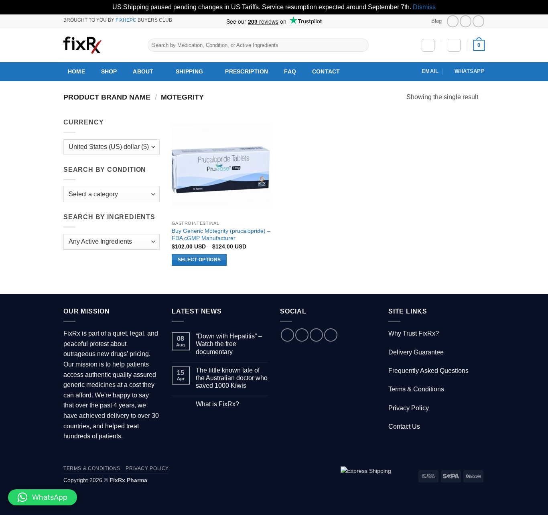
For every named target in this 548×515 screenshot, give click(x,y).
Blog (436, 21)
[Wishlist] (428, 45)
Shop (109, 71)
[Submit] (360, 45)
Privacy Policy (408, 408)
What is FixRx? (217, 404)
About (143, 71)
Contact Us (404, 426)
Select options (199, 259)
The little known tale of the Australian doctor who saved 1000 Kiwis (232, 378)
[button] (454, 45)
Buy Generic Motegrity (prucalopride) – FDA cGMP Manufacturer (221, 235)
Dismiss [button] (424, 7)
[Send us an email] (316, 335)
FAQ (290, 71)
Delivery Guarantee (416, 352)
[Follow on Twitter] (465, 21)
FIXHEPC (126, 20)
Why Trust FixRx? (413, 333)
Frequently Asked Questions (428, 370)
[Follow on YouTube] (478, 21)
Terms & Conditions (416, 389)
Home (76, 71)
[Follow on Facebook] (453, 21)
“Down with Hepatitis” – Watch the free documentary (229, 344)
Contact (326, 71)
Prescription (246, 71)
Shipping (189, 71)
